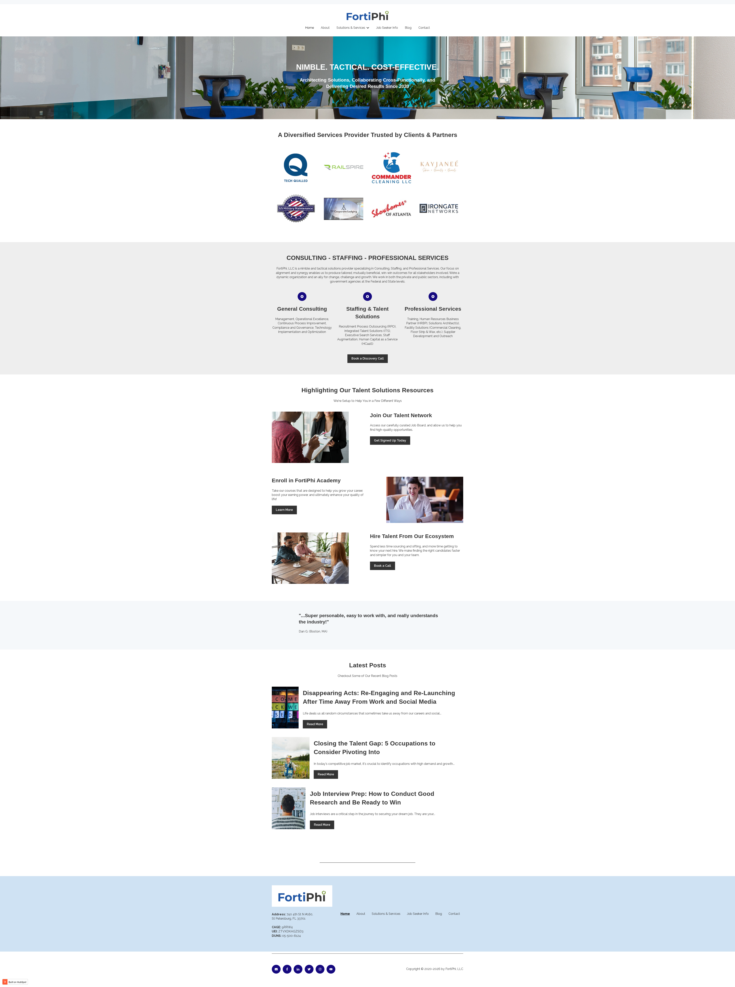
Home (309, 27)
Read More (315, 724)
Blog (408, 27)
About (325, 27)
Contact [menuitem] (454, 914)
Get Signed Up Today (390, 440)
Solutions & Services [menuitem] (386, 914)
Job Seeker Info (387, 27)
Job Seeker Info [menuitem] (418, 914)
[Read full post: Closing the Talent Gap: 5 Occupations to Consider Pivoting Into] (291, 758)
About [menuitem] (360, 914)
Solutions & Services (350, 27)
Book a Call (382, 566)
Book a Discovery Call (367, 358)
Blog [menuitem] (438, 914)
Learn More (284, 510)
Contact (424, 27)
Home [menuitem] (345, 914)
